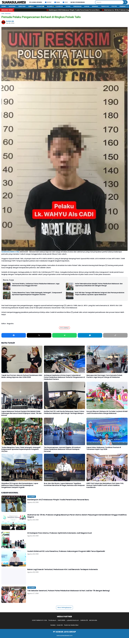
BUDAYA (50, 6)
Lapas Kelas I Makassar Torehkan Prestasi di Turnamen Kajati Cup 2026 (104, 448)
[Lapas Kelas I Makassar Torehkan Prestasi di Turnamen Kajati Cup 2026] (107, 431)
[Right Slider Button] (127, 6)
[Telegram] (64, 335)
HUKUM (86, 6)
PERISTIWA (21, 6)
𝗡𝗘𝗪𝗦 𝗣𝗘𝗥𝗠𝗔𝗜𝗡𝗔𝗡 (78, 2)
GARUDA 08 (84, 620)
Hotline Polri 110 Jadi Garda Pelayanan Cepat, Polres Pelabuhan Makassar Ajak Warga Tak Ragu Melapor (64, 412)
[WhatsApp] (90, 335)
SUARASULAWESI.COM (10, 252)
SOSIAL (68, 6)
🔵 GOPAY (48, 2)
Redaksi (53, 625)
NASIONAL (12, 6)
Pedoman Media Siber (71, 625)
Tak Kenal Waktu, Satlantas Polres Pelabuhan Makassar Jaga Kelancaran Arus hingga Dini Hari (35, 285)
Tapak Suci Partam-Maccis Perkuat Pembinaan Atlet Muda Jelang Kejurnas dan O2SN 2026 (21, 376)
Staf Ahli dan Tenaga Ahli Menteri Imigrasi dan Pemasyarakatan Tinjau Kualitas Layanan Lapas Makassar (99, 294)
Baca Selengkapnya (64, 607)
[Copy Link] (115, 335)
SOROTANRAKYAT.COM (39, 620)
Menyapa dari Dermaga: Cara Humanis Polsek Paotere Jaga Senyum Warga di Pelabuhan (104, 376)
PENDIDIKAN (77, 6)
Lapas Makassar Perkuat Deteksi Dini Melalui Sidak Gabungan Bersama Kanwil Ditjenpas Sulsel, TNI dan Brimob (21, 413)
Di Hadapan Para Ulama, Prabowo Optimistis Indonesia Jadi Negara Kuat (59, 533)
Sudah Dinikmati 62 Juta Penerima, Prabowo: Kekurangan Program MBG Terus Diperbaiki (66, 551)
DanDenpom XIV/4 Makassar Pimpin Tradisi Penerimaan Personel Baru (58, 500)
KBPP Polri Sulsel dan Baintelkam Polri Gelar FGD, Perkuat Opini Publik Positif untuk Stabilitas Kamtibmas (105, 485)
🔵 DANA (57, 2)
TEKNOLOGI (105, 6)
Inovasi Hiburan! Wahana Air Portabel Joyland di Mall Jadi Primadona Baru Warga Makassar (107, 412)
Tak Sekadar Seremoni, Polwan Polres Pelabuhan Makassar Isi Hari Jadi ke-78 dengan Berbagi (68, 590)
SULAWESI (31, 496)
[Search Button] (125, 2)
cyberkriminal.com (73, 620)
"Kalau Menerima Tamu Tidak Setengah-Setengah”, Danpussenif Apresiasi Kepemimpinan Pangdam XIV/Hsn (37, 294)
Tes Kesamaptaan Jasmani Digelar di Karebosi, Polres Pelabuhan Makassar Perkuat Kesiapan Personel (62, 449)
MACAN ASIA (93, 620)
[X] (39, 335)
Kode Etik (60, 625)
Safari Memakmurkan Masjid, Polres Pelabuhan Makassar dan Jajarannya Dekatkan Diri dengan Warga (99, 285)
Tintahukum (52, 620)
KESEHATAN (40, 6)
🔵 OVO (65, 2)
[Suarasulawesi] (13, 2)
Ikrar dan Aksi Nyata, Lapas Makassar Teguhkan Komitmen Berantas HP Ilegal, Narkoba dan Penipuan (64, 484)
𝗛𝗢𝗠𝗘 (3, 6)
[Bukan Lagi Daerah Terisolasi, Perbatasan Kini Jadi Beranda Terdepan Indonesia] (13, 576)
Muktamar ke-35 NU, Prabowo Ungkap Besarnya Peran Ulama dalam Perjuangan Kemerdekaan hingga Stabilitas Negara (77, 516)
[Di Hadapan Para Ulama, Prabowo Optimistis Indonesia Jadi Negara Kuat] (13, 540)
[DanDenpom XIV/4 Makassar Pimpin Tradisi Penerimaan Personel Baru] (13, 504)
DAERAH (31, 6)
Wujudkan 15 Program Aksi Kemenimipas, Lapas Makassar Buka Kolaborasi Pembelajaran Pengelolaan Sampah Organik (19, 485)
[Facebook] (13, 335)
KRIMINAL (95, 6)
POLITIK (114, 6)
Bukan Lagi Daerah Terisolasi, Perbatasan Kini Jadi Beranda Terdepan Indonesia (62, 569)
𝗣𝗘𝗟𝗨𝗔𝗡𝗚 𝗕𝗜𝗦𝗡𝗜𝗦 (35, 2)
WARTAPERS (61, 620)
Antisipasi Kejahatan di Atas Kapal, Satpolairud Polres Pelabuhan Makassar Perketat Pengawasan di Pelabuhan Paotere (64, 377)
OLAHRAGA (59, 6)
